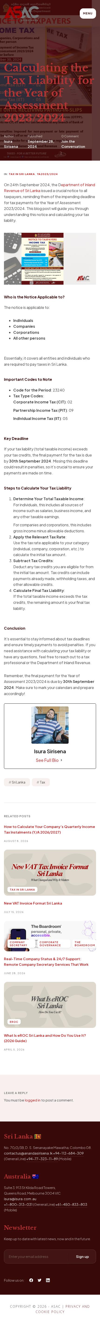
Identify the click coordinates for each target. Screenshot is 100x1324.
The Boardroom (85, 944)
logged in (32, 1100)
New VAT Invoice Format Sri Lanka (33, 903)
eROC (14, 1021)
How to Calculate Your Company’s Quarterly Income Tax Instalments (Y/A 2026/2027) (49, 829)
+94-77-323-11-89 (42, 1158)
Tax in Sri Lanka (22, 174)
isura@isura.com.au (20, 1198)
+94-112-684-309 (68, 1153)
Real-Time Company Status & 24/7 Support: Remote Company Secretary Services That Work (46, 961)
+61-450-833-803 (71, 1204)
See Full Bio (47, 760)
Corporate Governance (50, 944)
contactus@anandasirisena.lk (28, 1153)
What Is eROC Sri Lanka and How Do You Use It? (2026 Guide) (45, 1038)
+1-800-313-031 (18, 1204)
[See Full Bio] (61, 760)
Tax (42, 782)
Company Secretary (18, 944)
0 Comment (70, 136)
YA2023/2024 (47, 174)
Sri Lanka (18, 782)
